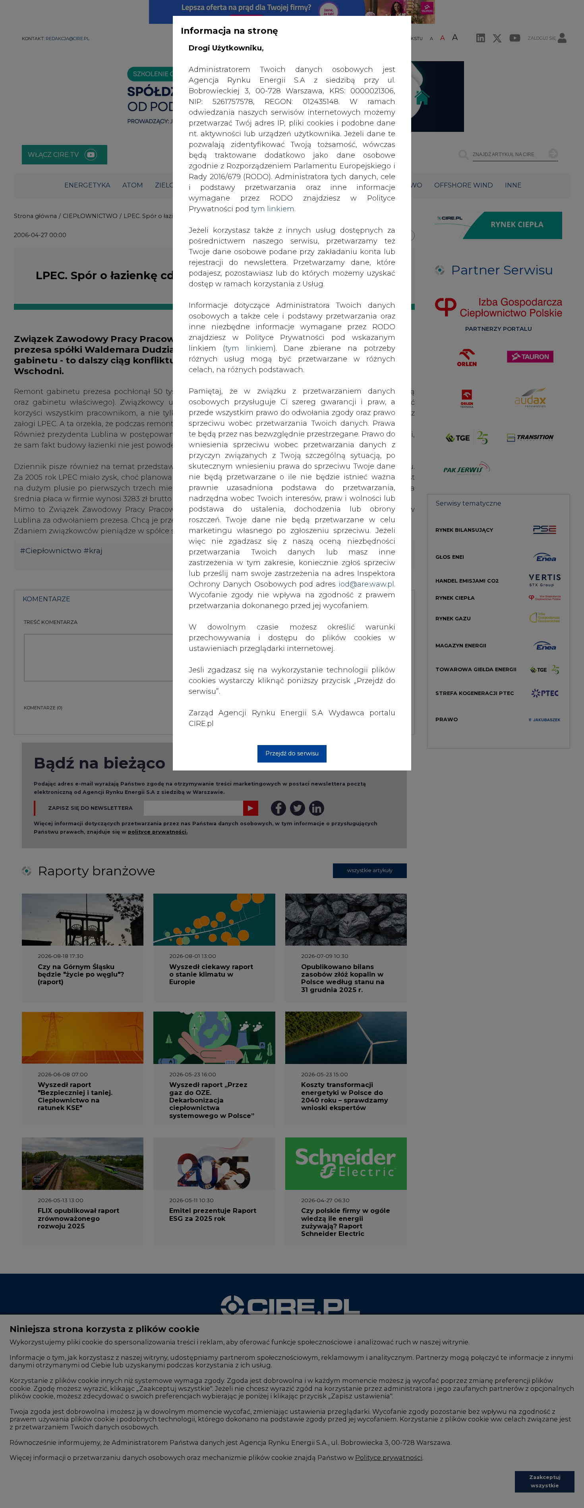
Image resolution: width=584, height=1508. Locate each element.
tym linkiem (249, 348)
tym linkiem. (273, 209)
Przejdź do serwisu (292, 753)
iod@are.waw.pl (366, 584)
